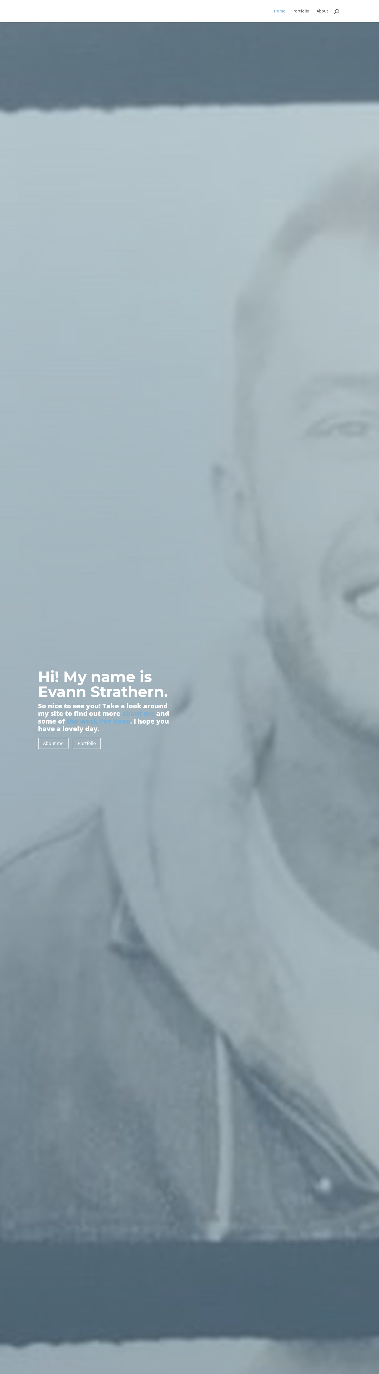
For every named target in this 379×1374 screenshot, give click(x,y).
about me (138, 713)
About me (53, 743)
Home (279, 11)
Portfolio (300, 11)
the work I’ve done (98, 721)
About (322, 11)
